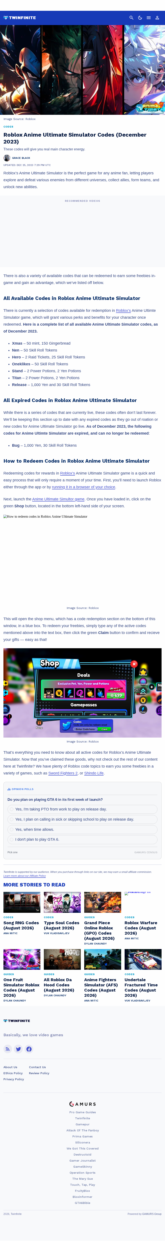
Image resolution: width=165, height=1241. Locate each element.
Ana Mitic (10, 933)
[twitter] (18, 1049)
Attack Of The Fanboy (82, 1130)
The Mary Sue (82, 1178)
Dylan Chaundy (95, 943)
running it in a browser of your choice (83, 487)
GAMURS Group (152, 1214)
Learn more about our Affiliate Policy (24, 875)
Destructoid (82, 1154)
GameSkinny (82, 1166)
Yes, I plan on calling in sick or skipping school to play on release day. (74, 819)
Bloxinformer (82, 1196)
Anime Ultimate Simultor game (58, 499)
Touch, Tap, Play (82, 1184)
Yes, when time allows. (34, 829)
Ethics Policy (13, 1073)
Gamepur (83, 1124)
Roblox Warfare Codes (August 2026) (141, 928)
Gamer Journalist (82, 1160)
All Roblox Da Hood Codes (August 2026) (59, 985)
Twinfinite (82, 1118)
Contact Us (37, 1067)
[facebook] (28, 1049)
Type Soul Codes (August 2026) (61, 925)
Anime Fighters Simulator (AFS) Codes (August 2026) (101, 987)
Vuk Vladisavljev (56, 933)
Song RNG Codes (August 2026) (21, 925)
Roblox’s (123, 310)
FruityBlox (82, 1190)
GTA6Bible (82, 1203)
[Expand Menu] (148, 17)
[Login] (157, 17)
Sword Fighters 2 (63, 773)
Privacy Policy (13, 1079)
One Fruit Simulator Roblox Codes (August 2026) (21, 987)
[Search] (131, 17)
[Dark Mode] (140, 17)
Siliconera (82, 1142)
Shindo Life (94, 773)
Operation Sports (82, 1172)
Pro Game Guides (82, 1112)
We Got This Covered (83, 1148)
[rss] (7, 1049)
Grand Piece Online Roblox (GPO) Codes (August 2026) (99, 930)
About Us (10, 1067)
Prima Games (82, 1136)
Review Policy (39, 1073)
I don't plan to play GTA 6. (37, 839)
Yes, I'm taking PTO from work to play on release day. (61, 809)
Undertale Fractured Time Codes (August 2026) (141, 987)
